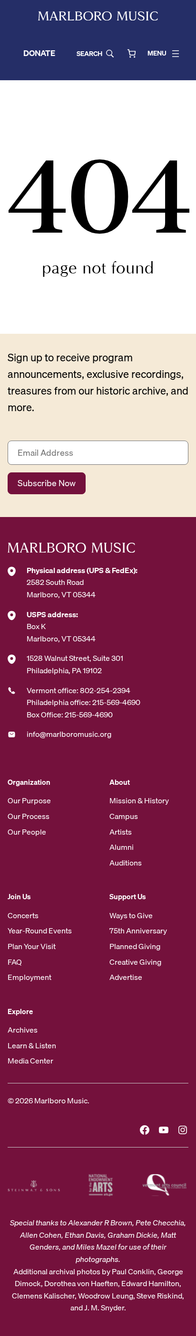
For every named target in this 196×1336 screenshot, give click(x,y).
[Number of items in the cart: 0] (131, 53)
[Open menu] (175, 53)
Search (89, 53)
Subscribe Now (47, 483)
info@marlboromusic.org (69, 734)
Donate (39, 53)
